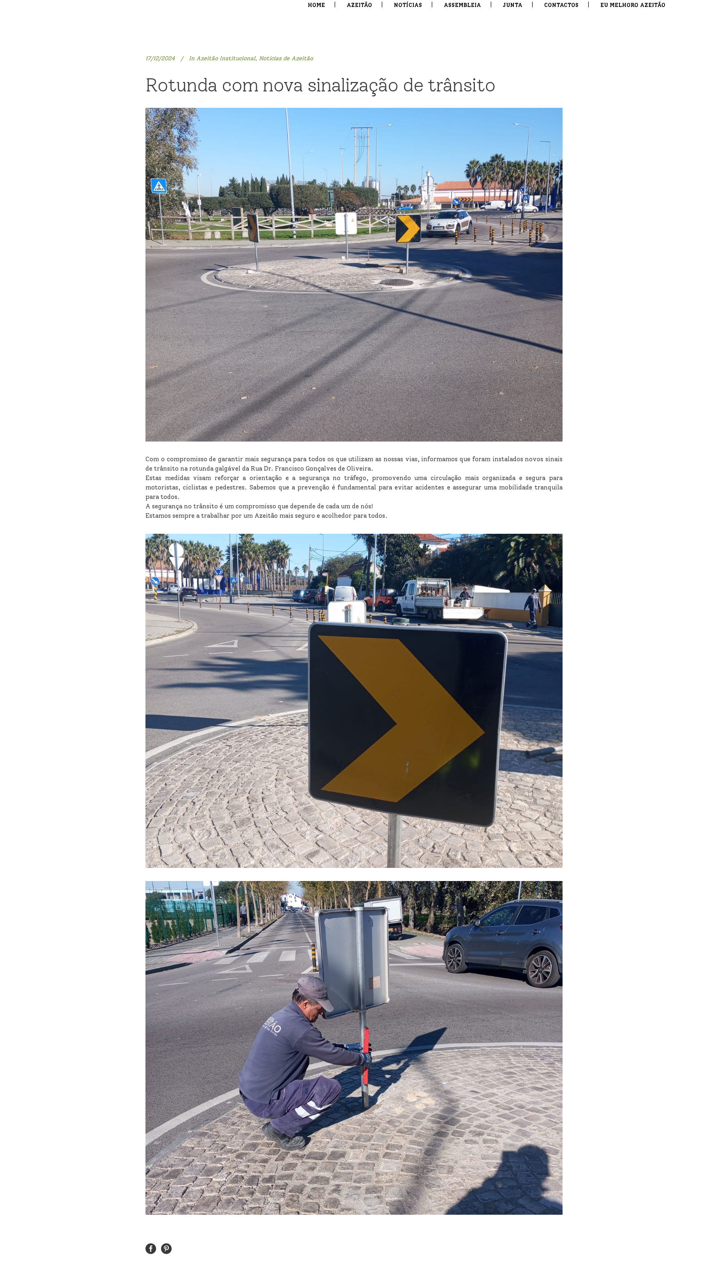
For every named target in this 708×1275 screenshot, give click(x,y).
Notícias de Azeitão (286, 58)
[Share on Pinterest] (166, 1248)
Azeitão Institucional (225, 58)
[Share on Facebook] (150, 1248)
